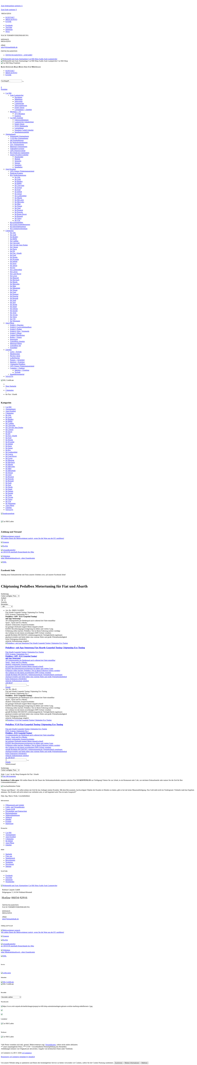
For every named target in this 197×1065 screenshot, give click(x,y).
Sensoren (18, 161)
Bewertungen (10, 860)
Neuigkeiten (9, 882)
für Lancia (13, 272)
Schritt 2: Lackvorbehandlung (20, 327)
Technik (17, 372)
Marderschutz (15, 354)
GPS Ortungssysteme (17, 151)
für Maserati (14, 278)
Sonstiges (18, 165)
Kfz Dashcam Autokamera (19, 153)
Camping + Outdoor (17, 368)
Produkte (4, 89)
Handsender (19, 157)
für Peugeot (19, 210)
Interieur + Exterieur (17, 362)
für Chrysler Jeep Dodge (19, 245)
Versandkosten (50, 1045)
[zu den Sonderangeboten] (7, 513)
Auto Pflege (9, 323)
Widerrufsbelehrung (12, 815)
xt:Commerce (27, 1053)
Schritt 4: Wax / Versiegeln (19, 331)
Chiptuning (9, 231)
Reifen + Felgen (16, 337)
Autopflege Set (15, 346)
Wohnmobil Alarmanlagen (19, 136)
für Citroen (14, 247)
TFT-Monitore (20, 114)
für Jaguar (18, 194)
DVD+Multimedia (21, 126)
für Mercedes (19, 202)
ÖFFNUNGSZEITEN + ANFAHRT (18, 55)
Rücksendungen (11, 813)
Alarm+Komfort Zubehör (19, 155)
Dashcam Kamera (16, 173)
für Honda (13, 257)
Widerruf (8, 817)
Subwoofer (19, 101)
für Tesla (13, 313)
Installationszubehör (22, 132)
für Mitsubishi (15, 288)
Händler (8, 819)
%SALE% (9, 376)
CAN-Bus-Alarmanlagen (19, 138)
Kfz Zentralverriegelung (18, 229)
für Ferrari (18, 188)
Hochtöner (18, 97)
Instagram (9, 29)
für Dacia (13, 249)
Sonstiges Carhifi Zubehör (24, 130)
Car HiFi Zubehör (16, 118)
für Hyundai (14, 259)
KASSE (8, 21)
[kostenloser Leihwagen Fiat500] (8, 776)
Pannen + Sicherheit (17, 360)
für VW (17, 220)
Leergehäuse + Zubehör (23, 110)
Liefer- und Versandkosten (15, 807)
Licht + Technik (16, 352)
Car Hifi (8, 93)
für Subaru (14, 309)
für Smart (13, 307)
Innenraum (14, 339)
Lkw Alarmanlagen (17, 144)
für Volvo (18, 218)
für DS (12, 251)
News (7, 31)
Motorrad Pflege (16, 343)
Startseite (8, 854)
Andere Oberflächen (17, 335)
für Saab (13, 300)
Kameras (18, 116)
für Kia (12, 268)
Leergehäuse (19, 128)
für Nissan (18, 206)
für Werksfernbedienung (18, 142)
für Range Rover (21, 214)
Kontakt (8, 821)
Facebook (9, 25)
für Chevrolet (19, 185)
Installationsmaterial (17, 374)
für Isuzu (13, 263)
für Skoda (13, 304)
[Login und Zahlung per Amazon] (5, 542)
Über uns (8, 856)
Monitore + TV (15, 112)
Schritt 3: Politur (16, 329)
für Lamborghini (20, 196)
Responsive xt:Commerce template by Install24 (18, 1057)
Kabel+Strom (19, 108)
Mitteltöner (18, 99)
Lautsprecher (19, 103)
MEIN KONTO (11, 19)
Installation (18, 167)
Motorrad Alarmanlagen (18, 147)
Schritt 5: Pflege (16, 333)
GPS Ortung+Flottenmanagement (22, 171)
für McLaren (19, 200)
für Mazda (18, 198)
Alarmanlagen (10, 134)
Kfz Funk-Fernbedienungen (20, 224)
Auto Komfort (10, 169)
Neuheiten (9, 862)
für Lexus (13, 276)
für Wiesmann (15, 321)
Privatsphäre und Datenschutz (16, 811)
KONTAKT (9, 17)
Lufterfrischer (15, 358)
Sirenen (17, 163)
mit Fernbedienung (17, 140)
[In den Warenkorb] (28, 685)
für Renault (19, 216)
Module (17, 159)
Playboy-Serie (15, 356)
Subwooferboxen (21, 105)
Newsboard (9, 864)
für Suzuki (14, 311)
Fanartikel (13, 348)
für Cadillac (14, 241)
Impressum (9, 823)
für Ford (18, 190)
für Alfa (17, 177)
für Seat (13, 302)
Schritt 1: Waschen (16, 325)
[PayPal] (4, 546)
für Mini (18, 204)
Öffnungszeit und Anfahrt (14, 805)
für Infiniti (18, 192)
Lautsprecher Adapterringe (24, 122)
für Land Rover (15, 274)
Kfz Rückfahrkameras (18, 227)
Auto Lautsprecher (16, 95)
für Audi (18, 179)
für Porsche (19, 212)
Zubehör (8, 350)
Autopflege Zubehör (17, 341)
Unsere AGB (10, 809)
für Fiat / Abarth (16, 253)
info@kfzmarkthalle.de (9, 47)
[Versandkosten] (4, 562)
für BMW (18, 183)
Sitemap (8, 866)
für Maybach (14, 280)
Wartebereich (10, 858)
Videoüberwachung (17, 149)
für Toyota (14, 315)
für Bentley (19, 181)
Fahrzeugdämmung (22, 120)
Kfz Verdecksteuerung (18, 175)
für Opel (18, 208)
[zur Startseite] (29, 59)
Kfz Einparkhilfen (16, 222)
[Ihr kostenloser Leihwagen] (6, 973)
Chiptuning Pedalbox (17, 364)
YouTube (8, 27)
